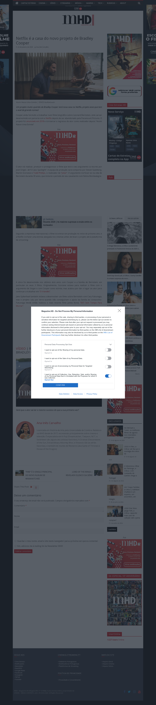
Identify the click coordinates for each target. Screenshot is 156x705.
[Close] (120, 311)
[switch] (108, 350)
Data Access (78, 394)
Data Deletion (64, 394)
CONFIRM (60, 385)
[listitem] (78, 344)
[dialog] (78, 352)
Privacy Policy (92, 394)
